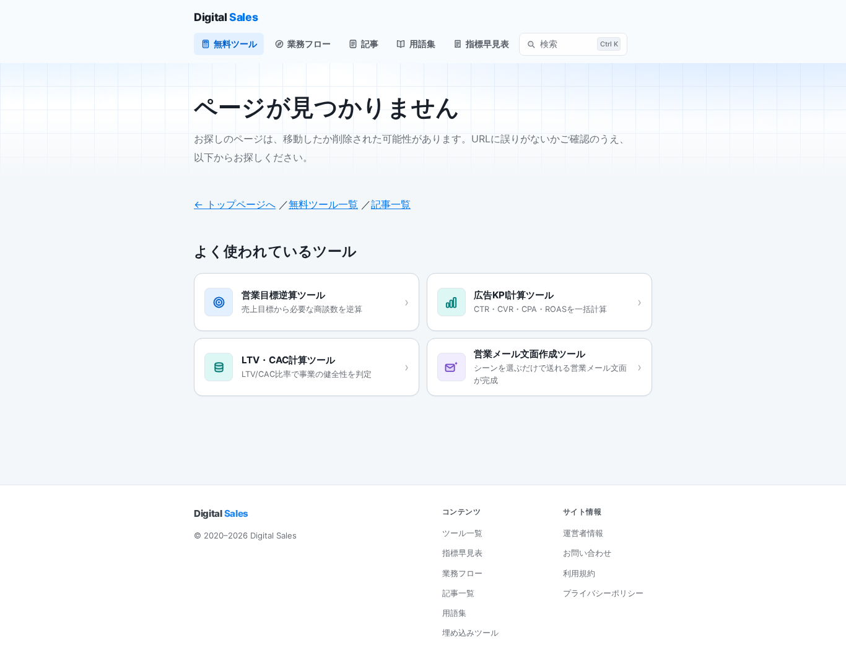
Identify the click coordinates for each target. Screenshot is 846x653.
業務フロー (309, 43)
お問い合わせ (587, 553)
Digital (226, 17)
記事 (369, 43)
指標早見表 (487, 43)
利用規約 (579, 573)
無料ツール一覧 (323, 204)
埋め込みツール (470, 633)
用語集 (422, 43)
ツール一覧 (462, 533)
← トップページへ (235, 204)
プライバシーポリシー (603, 593)
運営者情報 (583, 533)
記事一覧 (391, 204)
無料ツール (235, 43)
